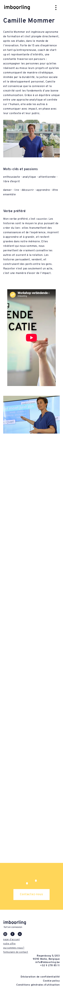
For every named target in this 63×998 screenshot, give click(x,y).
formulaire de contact (15, 952)
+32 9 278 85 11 (50, 965)
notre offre (9, 943)
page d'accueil (11, 939)
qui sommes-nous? (13, 948)
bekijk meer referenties (31, 846)
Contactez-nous (31, 894)
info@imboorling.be (47, 962)
